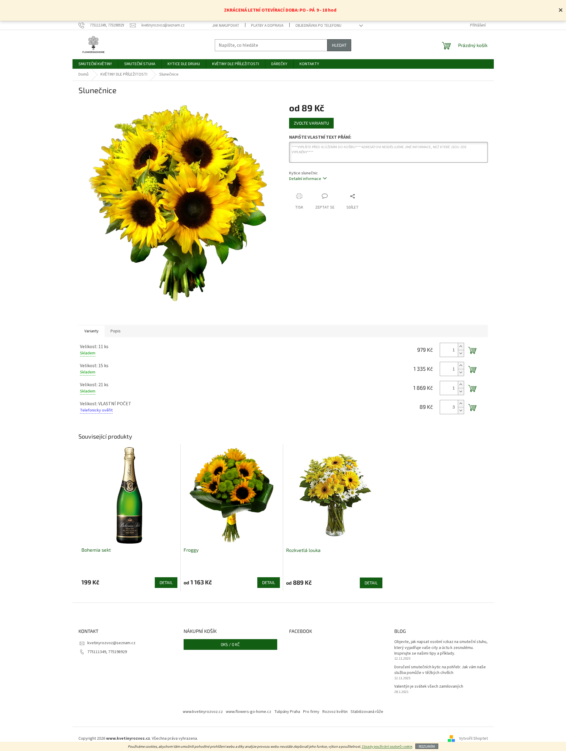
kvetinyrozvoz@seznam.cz (111, 643)
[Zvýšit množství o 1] (461, 346)
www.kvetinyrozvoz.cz (203, 712)
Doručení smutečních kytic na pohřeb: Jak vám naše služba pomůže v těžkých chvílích (440, 670)
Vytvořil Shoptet (473, 739)
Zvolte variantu (311, 123)
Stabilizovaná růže (367, 712)
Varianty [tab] (91, 331)
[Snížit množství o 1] (461, 353)
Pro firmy (311, 712)
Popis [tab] (116, 331)
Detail (166, 582)
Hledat (339, 45)
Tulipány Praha (287, 712)
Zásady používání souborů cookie (387, 746)
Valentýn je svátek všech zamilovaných (428, 686)
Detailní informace (305, 179)
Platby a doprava (267, 25)
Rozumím (427, 746)
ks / (230, 644)
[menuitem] (95, 64)
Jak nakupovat (225, 25)
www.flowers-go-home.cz (248, 712)
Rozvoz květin (335, 712)
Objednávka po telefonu (318, 25)
